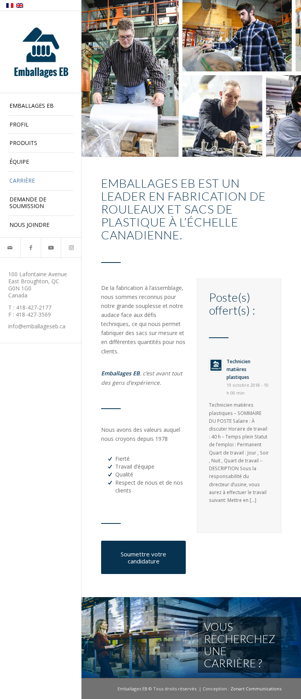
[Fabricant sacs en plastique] (40, 52)
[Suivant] (294, 637)
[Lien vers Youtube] (51, 247)
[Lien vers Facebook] (30, 247)
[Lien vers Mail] (10, 247)
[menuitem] (40, 106)
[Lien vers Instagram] (71, 247)
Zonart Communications (255, 689)
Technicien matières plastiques (238, 369)
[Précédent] (88, 637)
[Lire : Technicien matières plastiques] (216, 365)
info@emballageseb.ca (36, 326)
